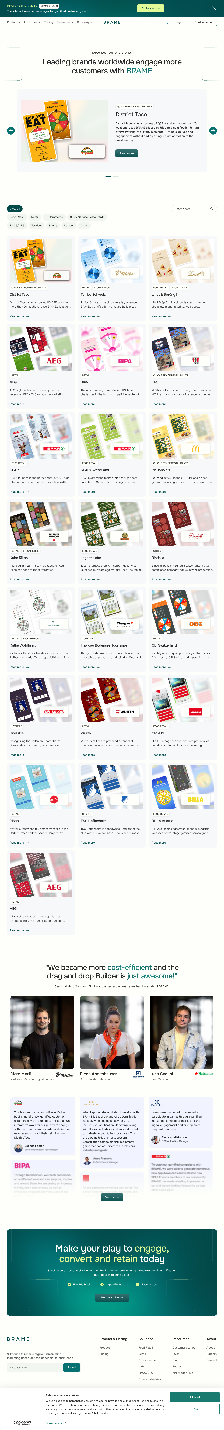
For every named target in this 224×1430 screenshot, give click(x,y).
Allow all (195, 1397)
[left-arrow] (11, 131)
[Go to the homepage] (18, 1339)
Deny (195, 1408)
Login (179, 22)
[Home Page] (112, 22)
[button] (14, 22)
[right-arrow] (213, 131)
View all (15, 208)
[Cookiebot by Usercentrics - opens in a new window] (22, 1423)
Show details (54, 1423)
